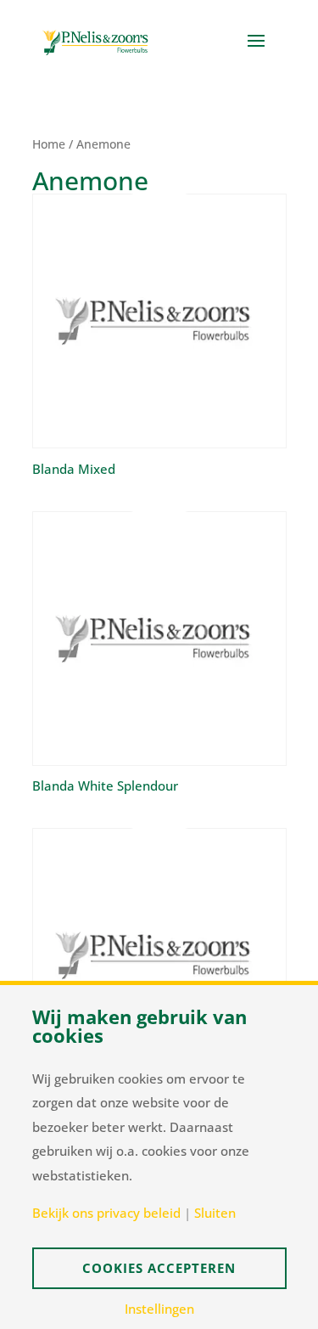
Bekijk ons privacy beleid (106, 1213)
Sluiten (215, 1213)
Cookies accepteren (159, 1267)
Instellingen (159, 1309)
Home (48, 144)
